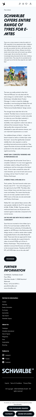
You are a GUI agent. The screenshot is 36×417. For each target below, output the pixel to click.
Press (3, 339)
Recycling (4, 345)
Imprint (7, 383)
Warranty (4, 304)
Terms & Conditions (16, 383)
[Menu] (23, 4)
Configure (9, 414)
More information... (18, 404)
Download (10, 259)
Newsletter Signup (7, 318)
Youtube (7, 358)
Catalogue (5, 328)
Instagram (8, 355)
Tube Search (5, 315)
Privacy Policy (27, 383)
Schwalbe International (8, 331)
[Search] (20, 4)
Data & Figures (6, 333)
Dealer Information (7, 307)
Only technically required (18, 408)
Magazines (5, 336)
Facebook (8, 362)
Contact (4, 301)
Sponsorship (5, 312)
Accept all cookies (25, 414)
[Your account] (31, 4)
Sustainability (5, 342)
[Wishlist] (26, 4)
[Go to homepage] (10, 4)
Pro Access (5, 310)
